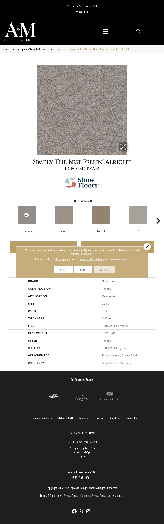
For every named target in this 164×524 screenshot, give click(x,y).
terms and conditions (92, 259)
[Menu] (105, 31)
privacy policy (62, 259)
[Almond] (63, 215)
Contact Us (131, 418)
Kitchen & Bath (65, 418)
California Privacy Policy (93, 495)
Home (7, 49)
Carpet (33, 49)
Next (158, 215)
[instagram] (88, 511)
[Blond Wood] (100, 215)
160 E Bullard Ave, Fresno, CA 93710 (82, 6)
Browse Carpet (45, 49)
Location (99, 418)
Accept (63, 269)
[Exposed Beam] (26, 215)
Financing (84, 418)
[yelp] (81, 511)
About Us (114, 418)
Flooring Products (42, 418)
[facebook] (74, 511)
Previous (6, 215)
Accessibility (115, 495)
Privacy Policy (71, 495)
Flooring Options (20, 49)
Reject (83, 269)
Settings (104, 269)
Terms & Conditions (51, 495)
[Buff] (137, 215)
